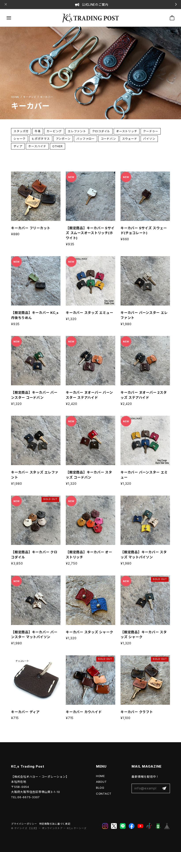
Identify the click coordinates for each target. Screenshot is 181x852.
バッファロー (85, 138)
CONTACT (103, 793)
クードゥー (150, 131)
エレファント (77, 131)
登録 (164, 788)
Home (15, 97)
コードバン (108, 138)
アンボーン (63, 138)
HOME (100, 776)
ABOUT (101, 781)
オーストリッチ (126, 131)
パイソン (149, 138)
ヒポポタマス (41, 138)
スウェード (129, 138)
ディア (17, 146)
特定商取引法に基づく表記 (54, 823)
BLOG (100, 787)
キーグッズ (29, 97)
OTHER (57, 146)
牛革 (38, 131)
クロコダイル (101, 131)
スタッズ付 (21, 131)
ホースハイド (37, 146)
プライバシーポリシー (24, 823)
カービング (54, 131)
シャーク (19, 138)
